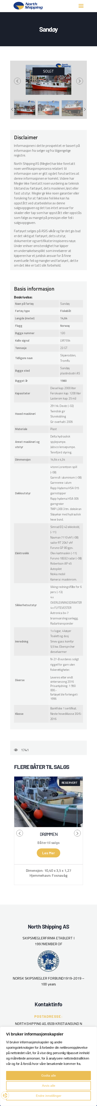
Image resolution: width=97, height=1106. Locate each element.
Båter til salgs (48, 843)
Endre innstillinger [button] (48, 1095)
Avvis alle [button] (48, 1085)
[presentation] (17, 81)
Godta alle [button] (48, 1075)
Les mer (48, 853)
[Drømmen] (48, 802)
